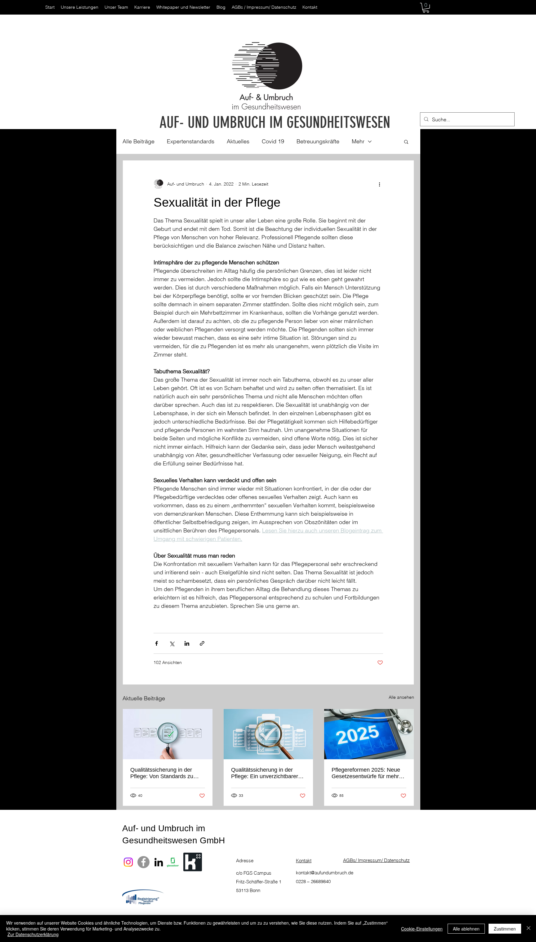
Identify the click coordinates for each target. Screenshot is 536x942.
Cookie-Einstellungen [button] (422, 929)
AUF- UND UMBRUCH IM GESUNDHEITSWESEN (274, 122)
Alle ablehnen (466, 929)
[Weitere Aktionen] (379, 184)
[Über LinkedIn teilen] (187, 643)
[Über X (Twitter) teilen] (172, 643)
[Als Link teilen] (202, 643)
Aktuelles (238, 141)
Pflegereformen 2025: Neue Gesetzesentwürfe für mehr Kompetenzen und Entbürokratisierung (366, 773)
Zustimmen (505, 929)
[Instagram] (128, 862)
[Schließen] (528, 928)
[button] (426, 8)
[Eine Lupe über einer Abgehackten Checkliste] (268, 734)
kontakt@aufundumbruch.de (324, 873)
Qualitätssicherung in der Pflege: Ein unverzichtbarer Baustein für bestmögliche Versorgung (264, 773)
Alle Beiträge (138, 141)
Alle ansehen (401, 697)
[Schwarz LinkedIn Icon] (159, 862)
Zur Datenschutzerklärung (33, 934)
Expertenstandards (190, 141)
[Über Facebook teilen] (156, 643)
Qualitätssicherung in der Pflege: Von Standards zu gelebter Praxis (161, 773)
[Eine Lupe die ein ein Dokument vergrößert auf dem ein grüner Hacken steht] (167, 734)
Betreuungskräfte (318, 141)
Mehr (358, 141)
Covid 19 (273, 141)
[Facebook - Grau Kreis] (143, 862)
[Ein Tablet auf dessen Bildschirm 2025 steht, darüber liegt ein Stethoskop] (369, 734)
